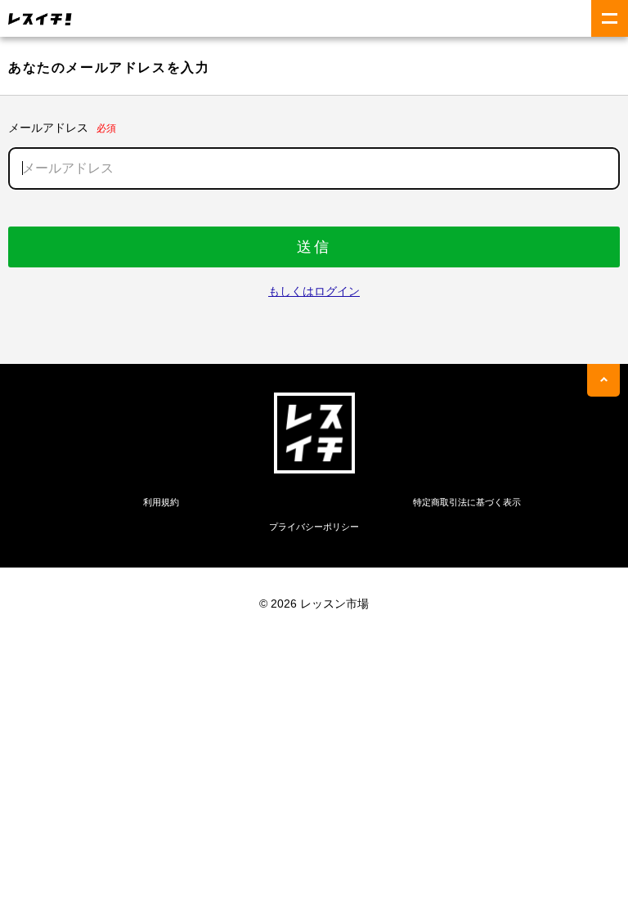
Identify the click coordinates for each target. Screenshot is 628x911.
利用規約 (161, 502)
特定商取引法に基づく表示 (467, 502)
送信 (313, 247)
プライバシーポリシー (314, 527)
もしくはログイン (314, 291)
